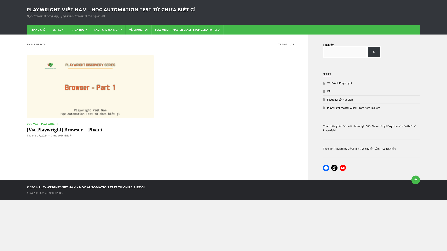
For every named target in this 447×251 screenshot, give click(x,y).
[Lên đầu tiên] (415, 180)
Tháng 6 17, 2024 (37, 135)
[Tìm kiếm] (374, 52)
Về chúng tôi (138, 29)
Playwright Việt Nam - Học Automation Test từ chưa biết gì (111, 9)
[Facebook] (326, 168)
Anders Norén (54, 193)
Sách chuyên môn (106, 29)
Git (329, 91)
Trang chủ (38, 29)
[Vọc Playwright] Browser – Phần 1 (64, 130)
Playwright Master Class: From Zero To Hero (187, 29)
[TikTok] (334, 168)
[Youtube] (343, 168)
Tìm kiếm (328, 44)
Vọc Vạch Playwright (42, 124)
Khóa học (78, 29)
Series (57, 29)
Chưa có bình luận (61, 135)
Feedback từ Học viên (340, 99)
